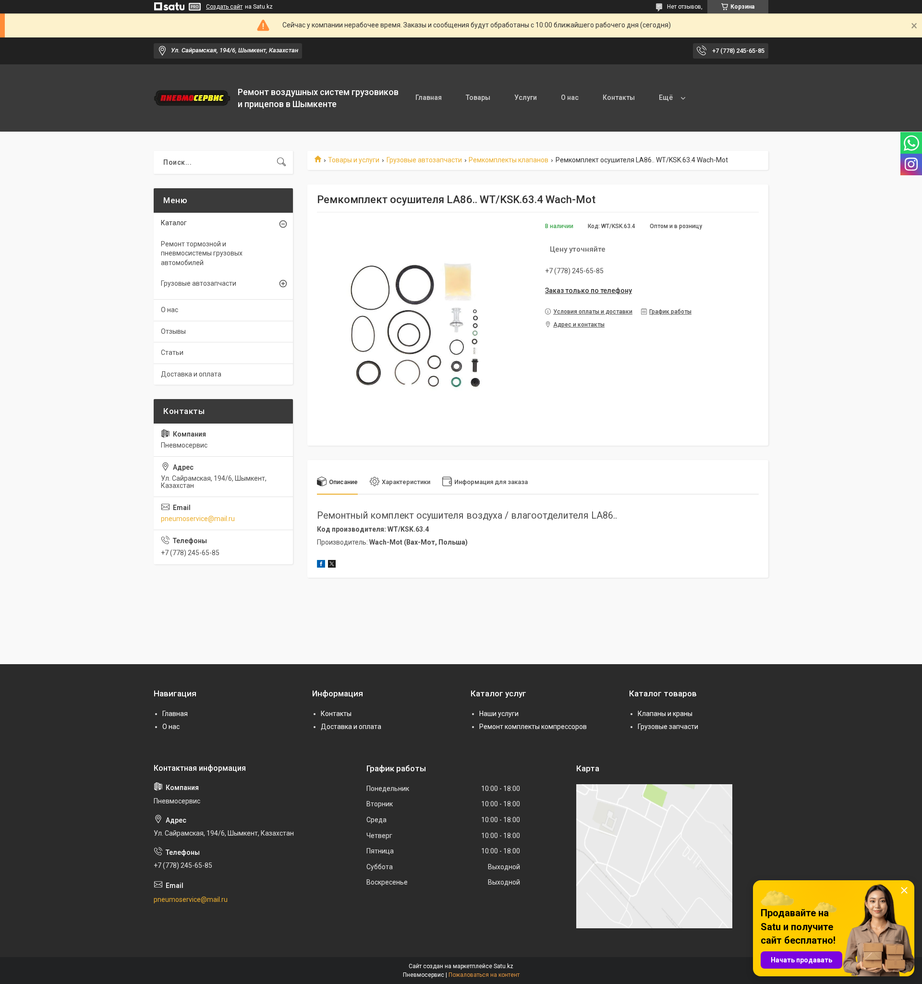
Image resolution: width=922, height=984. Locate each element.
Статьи (172, 352)
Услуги (525, 97)
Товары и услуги (353, 160)
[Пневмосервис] (192, 98)
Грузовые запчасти (668, 726)
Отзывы (173, 331)
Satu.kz (503, 966)
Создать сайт (224, 6)
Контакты (619, 97)
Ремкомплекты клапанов (508, 160)
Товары (478, 97)
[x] (332, 565)
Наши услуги (499, 713)
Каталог (174, 223)
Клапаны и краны (665, 713)
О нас (570, 97)
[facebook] (321, 565)
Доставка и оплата (191, 374)
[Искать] (281, 162)
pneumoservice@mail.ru (198, 518)
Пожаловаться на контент (484, 975)
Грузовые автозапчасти (424, 160)
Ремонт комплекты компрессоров (533, 726)
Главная (428, 97)
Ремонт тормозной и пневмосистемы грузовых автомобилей (202, 253)
